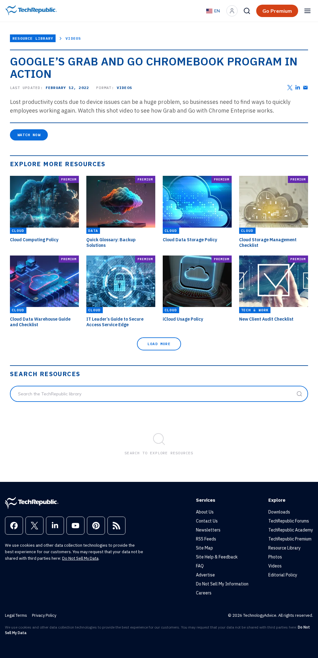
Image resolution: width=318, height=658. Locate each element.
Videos (73, 38)
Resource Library (32, 38)
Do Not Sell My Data (80, 558)
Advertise (205, 575)
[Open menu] (307, 10)
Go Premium (277, 11)
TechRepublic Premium (289, 539)
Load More (159, 343)
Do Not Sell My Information (222, 584)
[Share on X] (290, 87)
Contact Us (207, 521)
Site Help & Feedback (217, 557)
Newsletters (208, 530)
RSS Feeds (206, 539)
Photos (275, 557)
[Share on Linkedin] (297, 87)
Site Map (204, 548)
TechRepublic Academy (290, 530)
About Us (205, 512)
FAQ (200, 566)
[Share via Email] (305, 87)
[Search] (246, 10)
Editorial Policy (282, 575)
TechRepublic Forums (288, 521)
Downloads (279, 512)
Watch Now (28, 134)
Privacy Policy (44, 615)
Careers (203, 593)
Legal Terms (16, 615)
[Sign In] (232, 10)
